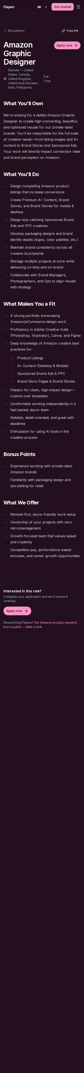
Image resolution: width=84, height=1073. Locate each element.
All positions (16, 30)
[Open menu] (78, 6)
